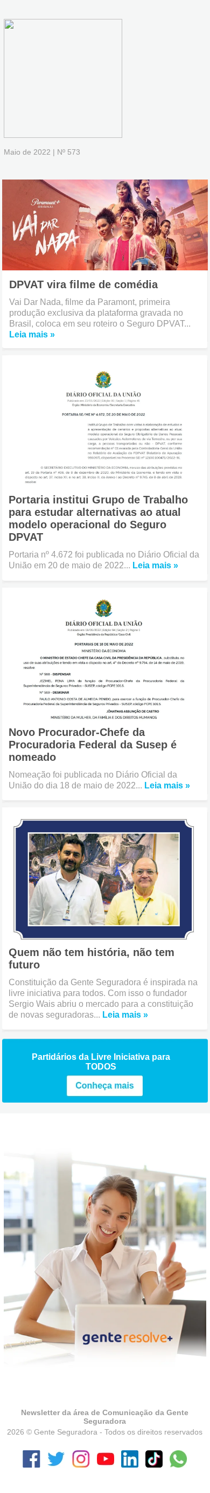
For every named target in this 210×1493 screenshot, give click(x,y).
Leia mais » (32, 334)
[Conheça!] (104, 1093)
